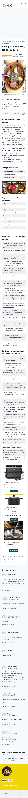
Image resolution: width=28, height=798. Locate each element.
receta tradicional (7, 561)
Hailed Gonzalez (19, 752)
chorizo (15, 556)
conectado (18, 758)
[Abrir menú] (25, 4)
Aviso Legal (22, 794)
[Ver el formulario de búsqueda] (22, 4)
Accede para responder (8, 590)
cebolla (10, 556)
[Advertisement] (14, 22)
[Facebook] (6, 780)
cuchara (21, 556)
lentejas (12, 559)
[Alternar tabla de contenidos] (22, 113)
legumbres (5, 559)
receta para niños (19, 559)
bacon (4, 556)
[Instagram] (9, 780)
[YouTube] (3, 780)
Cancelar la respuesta (10, 755)
